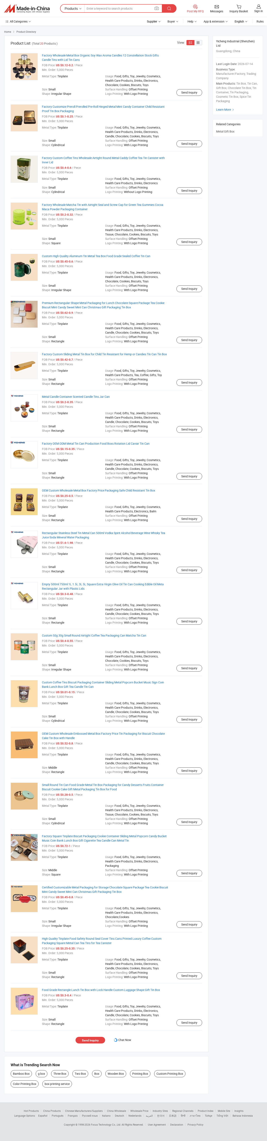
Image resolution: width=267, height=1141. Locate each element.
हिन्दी (183, 1115)
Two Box (80, 1074)
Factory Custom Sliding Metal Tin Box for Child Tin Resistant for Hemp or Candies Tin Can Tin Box (104, 354)
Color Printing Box (24, 1084)
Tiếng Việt (222, 1115)
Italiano (106, 1115)
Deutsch (119, 1115)
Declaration (176, 1124)
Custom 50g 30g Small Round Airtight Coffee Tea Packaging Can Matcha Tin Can (94, 635)
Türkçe (208, 1115)
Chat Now (124, 1040)
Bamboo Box (21, 1074)
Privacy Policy (195, 1124)
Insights (238, 1110)
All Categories (19, 21)
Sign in (258, 11)
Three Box (59, 1074)
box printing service (57, 1084)
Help (190, 21)
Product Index (205, 1110)
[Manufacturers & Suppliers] (27, 8)
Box (96, 1074)
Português (57, 1115)
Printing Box (140, 1074)
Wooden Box (116, 1074)
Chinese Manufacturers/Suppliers (84, 1110)
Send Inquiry (189, 92)
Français (73, 1115)
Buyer (171, 21)
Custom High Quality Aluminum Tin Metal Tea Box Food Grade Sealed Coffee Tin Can (96, 256)
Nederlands (134, 1115)
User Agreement (157, 1124)
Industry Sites (160, 1110)
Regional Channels (182, 1110)
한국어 (161, 1115)
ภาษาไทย (195, 1115)
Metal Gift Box (225, 131)
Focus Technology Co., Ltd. (106, 1124)
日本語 (172, 1115)
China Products (52, 1110)
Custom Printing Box (169, 1074)
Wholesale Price (139, 1110)
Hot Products (31, 1110)
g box (41, 1074)
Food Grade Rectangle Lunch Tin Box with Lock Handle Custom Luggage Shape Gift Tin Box (101, 990)
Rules (260, 21)
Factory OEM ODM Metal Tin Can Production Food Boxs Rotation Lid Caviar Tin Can (96, 443)
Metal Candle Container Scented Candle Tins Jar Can (76, 397)
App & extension (214, 21)
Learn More (225, 109)
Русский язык (90, 1115)
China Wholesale (116, 1110)
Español (42, 1115)
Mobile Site (224, 1110)
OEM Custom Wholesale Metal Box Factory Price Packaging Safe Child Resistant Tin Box (98, 490)
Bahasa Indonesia (243, 1115)
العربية (149, 1115)
